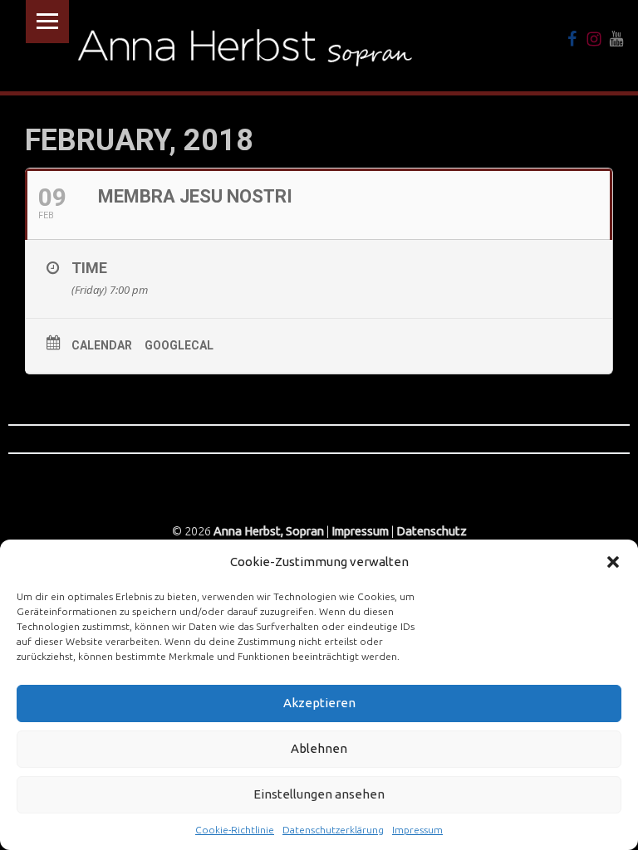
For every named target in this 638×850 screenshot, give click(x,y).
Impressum (417, 829)
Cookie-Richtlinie (234, 829)
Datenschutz (431, 531)
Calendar (101, 345)
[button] (613, 562)
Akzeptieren (319, 703)
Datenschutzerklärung (333, 829)
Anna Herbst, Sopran (268, 531)
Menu (47, 21)
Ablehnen (319, 748)
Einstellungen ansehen (319, 794)
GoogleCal (179, 345)
